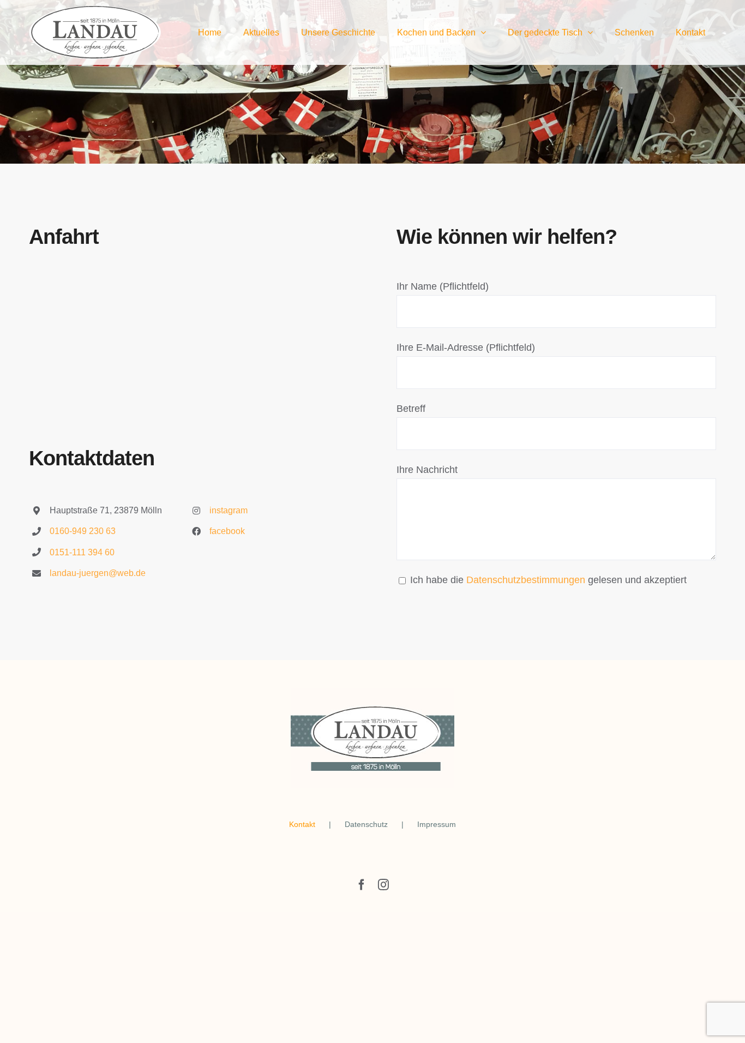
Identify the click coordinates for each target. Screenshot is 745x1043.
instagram (228, 510)
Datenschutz (366, 824)
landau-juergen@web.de (98, 573)
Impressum (436, 824)
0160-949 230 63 (83, 531)
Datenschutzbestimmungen (525, 579)
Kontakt (302, 824)
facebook (227, 531)
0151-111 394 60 (82, 552)
